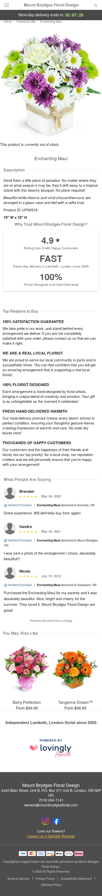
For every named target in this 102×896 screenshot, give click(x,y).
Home (8, 21)
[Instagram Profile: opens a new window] (45, 821)
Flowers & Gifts (26, 21)
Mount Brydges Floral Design (51, 5)
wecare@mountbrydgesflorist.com (51, 804)
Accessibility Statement (76, 878)
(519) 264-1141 (51, 799)
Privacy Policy (45, 878)
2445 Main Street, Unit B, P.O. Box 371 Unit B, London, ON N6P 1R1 (51, 793)
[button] (91, 885)
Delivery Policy (51, 884)
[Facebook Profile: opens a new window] (56, 821)
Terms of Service (18, 878)
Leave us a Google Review (51, 836)
